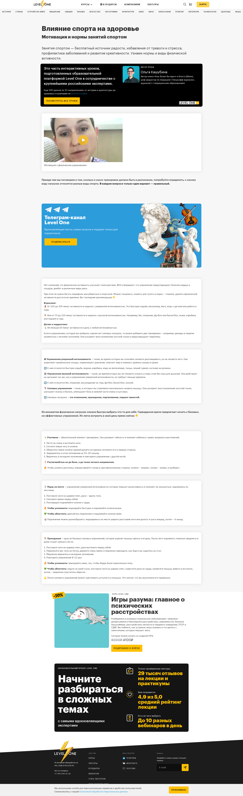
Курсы (85, 4)
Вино (151, 12)
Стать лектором (97, 779)
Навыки (69, 12)
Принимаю (178, 790)
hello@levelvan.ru (64, 765)
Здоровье (225, 12)
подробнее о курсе (127, 648)
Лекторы (153, 4)
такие (97, 359)
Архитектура (128, 12)
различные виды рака (75, 288)
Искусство (95, 12)
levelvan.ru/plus (79, 93)
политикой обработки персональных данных (104, 792)
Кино (141, 12)
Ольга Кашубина (154, 72)
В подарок (110, 4)
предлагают (169, 412)
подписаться (60, 242)
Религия (179, 12)
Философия (164, 12)
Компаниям (132, 4)
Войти (202, 4)
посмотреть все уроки (61, 101)
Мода (238, 12)
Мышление (55, 12)
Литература (193, 12)
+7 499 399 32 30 (62, 774)
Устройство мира (36, 12)
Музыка (81, 12)
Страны (19, 12)
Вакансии (94, 774)
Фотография (111, 12)
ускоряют (90, 336)
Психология (210, 12)
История (6, 12)
